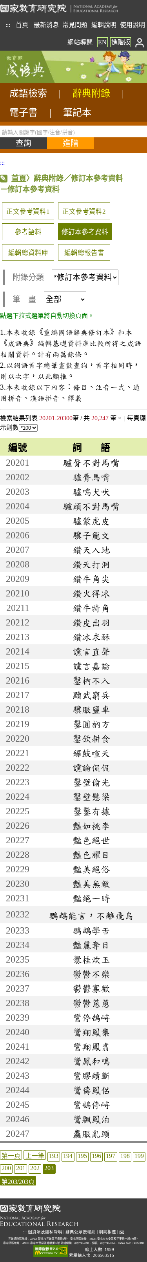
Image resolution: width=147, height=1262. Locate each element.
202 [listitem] (35, 1168)
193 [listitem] (53, 1156)
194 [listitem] (68, 1156)
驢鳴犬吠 (91, 492)
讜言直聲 (91, 651)
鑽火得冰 (91, 593)
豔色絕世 (91, 840)
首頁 (22, 25)
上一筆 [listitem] (34, 1156)
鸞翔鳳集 (91, 1032)
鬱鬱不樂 (91, 974)
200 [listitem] (6, 1168)
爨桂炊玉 (91, 959)
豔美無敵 (91, 884)
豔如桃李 (91, 826)
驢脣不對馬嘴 (91, 463)
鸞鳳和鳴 (91, 1061)
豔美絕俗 (91, 869)
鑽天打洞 (91, 564)
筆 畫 (24, 299)
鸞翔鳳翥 (91, 1046)
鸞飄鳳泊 (91, 1119)
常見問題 (74, 25)
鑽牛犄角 (91, 608)
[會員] (140, 42)
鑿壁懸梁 (91, 796)
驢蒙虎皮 (91, 521)
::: (7, 25)
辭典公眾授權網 (80, 1232)
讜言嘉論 (91, 666)
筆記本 (77, 113)
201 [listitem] (20, 1168)
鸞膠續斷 (91, 1076)
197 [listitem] (110, 1156)
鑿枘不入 (91, 680)
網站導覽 (80, 42)
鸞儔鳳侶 (91, 1090)
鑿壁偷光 (91, 782)
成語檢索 (28, 93)
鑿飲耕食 (91, 738)
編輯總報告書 (84, 253)
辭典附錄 (91, 93)
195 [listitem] (82, 1156)
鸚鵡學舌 (91, 930)
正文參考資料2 (84, 211)
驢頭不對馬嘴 (91, 506)
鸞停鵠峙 (91, 1017)
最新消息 (46, 25)
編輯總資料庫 (28, 253)
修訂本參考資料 (85, 232)
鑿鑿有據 (91, 811)
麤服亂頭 (91, 1134)
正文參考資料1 (28, 211)
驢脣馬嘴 (91, 477)
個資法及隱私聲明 (45, 1232)
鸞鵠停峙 (91, 1105)
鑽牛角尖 (91, 579)
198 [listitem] (125, 1156)
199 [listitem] (139, 1156)
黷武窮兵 (91, 695)
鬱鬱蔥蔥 (91, 1003)
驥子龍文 (91, 535)
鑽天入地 (91, 550)
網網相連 (107, 1232)
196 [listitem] (96, 1156)
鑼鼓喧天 (91, 753)
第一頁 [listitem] (11, 1156)
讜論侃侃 (91, 767)
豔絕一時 (91, 898)
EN (102, 42)
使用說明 (132, 25)
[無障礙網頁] (50, 1251)
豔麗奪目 (91, 945)
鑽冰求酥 (91, 637)
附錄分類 (28, 277)
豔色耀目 (91, 855)
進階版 (120, 42)
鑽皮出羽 (91, 622)
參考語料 (28, 232)
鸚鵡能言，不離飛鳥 (91, 915)
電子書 (23, 113)
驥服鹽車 (91, 709)
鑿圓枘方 (91, 724)
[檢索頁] (39, 80)
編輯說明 (103, 25)
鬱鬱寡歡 (91, 988)
